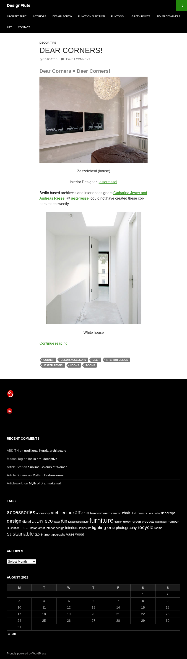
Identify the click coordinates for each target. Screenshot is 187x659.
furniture (101, 520)
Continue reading (55, 343)
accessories (21, 512)
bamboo (95, 513)
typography (58, 534)
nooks (74, 365)
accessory (43, 513)
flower (57, 521)
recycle (145, 527)
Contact (24, 27)
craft (150, 513)
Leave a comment (77, 59)
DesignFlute (18, 5)
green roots (141, 16)
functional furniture (78, 521)
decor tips (47, 42)
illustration (13, 528)
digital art (29, 521)
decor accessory (73, 359)
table (39, 534)
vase (70, 534)
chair (126, 513)
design (14, 521)
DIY (40, 521)
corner (48, 359)
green (127, 521)
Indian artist (37, 528)
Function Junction (91, 16)
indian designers (168, 16)
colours (142, 513)
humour (173, 521)
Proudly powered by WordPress (26, 653)
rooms (90, 365)
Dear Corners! (70, 50)
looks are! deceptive (42, 459)
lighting (99, 527)
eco (49, 521)
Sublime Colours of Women (48, 467)
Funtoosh (118, 16)
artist (85, 513)
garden (118, 521)
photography (126, 527)
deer (96, 359)
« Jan (12, 634)
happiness (161, 521)
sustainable (20, 534)
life (89, 528)
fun (64, 521)
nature (111, 528)
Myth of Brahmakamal (48, 475)
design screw (62, 16)
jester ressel (53, 365)
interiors (39, 16)
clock (134, 513)
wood (79, 534)
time (47, 534)
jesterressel (108, 182)
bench (105, 513)
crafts (157, 513)
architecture (16, 16)
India (25, 528)
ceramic (116, 513)
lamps (83, 528)
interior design (117, 359)
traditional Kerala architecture (45, 450)
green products (143, 521)
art (9, 27)
